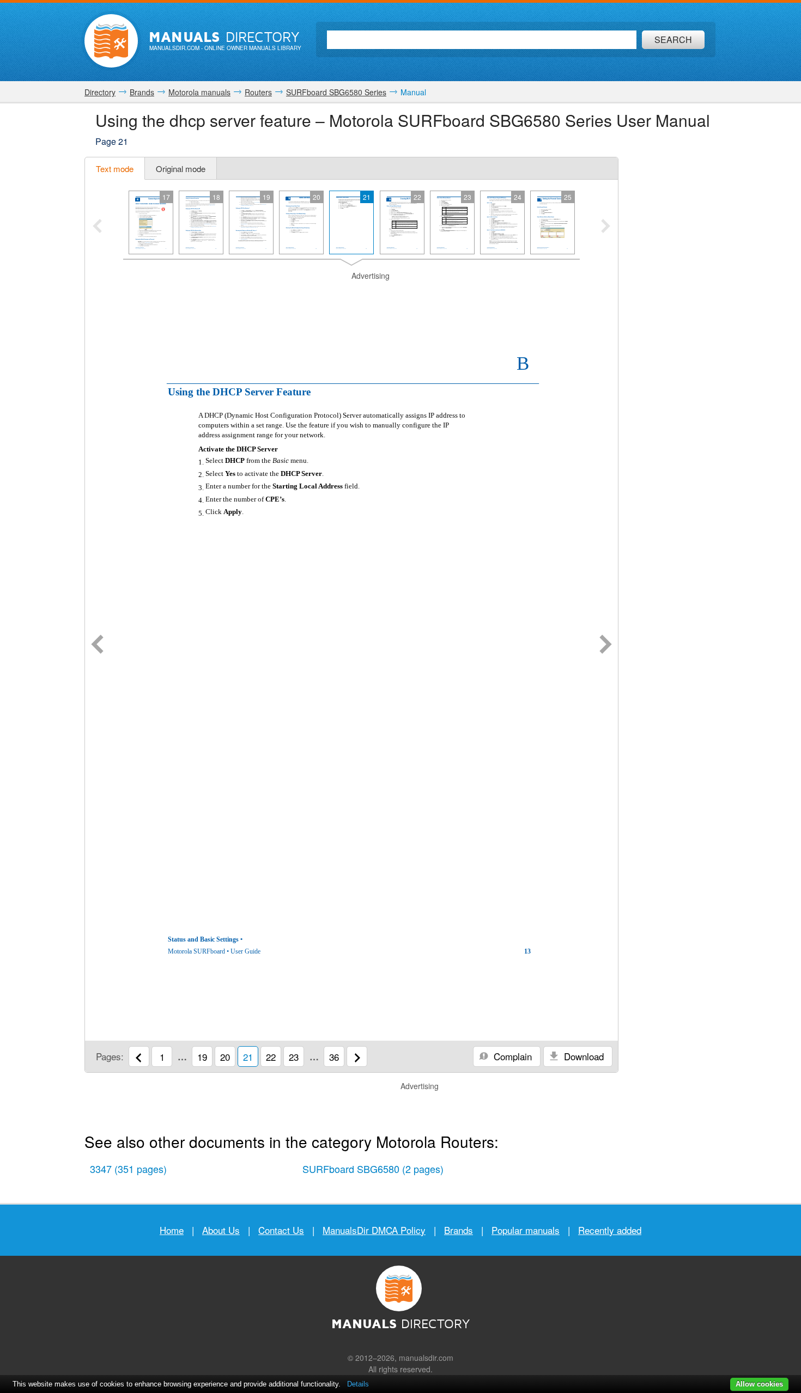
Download (582, 1056)
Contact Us (281, 1230)
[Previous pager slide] (97, 227)
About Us (221, 1230)
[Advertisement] (351, 295)
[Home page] (111, 41)
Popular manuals (525, 1230)
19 (202, 1057)
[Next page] (605, 645)
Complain (511, 1056)
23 (294, 1057)
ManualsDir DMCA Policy (374, 1230)
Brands (458, 1230)
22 (271, 1057)
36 (334, 1057)
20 (225, 1057)
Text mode (115, 168)
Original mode (180, 168)
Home (172, 1230)
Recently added (609, 1230)
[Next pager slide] (605, 227)
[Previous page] (97, 645)
